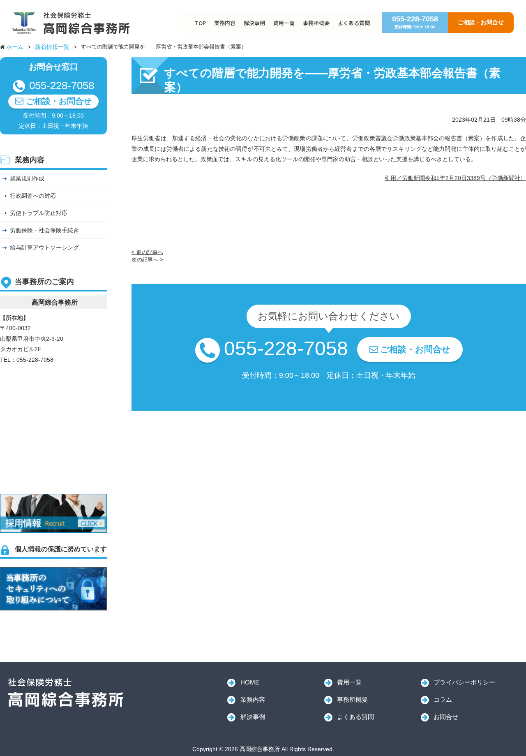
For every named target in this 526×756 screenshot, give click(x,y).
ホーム (14, 47)
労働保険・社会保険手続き (44, 230)
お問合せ (446, 716)
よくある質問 (354, 23)
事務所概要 (316, 23)
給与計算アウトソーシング (44, 247)
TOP (200, 23)
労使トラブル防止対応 (38, 213)
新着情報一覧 (52, 47)
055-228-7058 (415, 22)
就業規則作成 (27, 178)
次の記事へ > (147, 260)
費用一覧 (284, 23)
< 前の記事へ (147, 252)
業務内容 (224, 23)
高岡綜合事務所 (65, 692)
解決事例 (254, 23)
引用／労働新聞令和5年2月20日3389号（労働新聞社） (455, 178)
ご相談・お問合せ (481, 22)
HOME (249, 682)
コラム (443, 699)
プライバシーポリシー (464, 682)
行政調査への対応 (33, 195)
